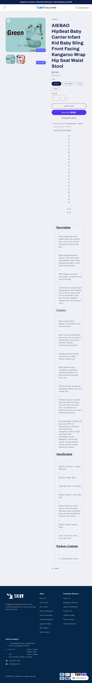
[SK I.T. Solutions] (16, 596)
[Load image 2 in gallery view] (20, 59)
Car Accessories (46, 615)
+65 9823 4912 (14, 664)
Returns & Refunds (70, 607)
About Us (66, 598)
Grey (56, 89)
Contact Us (67, 611)
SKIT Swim (44, 607)
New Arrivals (44, 632)
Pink (80, 83)
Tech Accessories (46, 611)
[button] (4, 7)
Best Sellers (44, 628)
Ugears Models (45, 624)
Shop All (43, 598)
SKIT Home (44, 602)
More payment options (69, 117)
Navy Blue (69, 83)
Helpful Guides (68, 615)
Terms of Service (69, 624)
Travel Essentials (46, 619)
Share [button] (56, 568)
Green (56, 83)
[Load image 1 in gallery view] (10, 59)
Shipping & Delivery (70, 602)
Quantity (54, 93)
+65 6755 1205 (14, 661)
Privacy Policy (68, 619)
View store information (62, 130)
